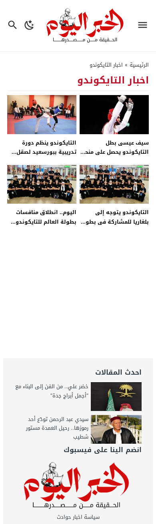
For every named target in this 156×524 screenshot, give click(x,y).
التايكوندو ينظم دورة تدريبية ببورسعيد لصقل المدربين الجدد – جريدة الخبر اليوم (46, 157)
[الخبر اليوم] (78, 486)
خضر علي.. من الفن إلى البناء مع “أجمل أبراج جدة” (51, 390)
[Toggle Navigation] (144, 25)
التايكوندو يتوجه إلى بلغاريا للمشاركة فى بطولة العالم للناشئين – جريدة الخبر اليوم (114, 226)
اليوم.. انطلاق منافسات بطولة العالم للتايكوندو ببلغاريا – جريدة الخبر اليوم (43, 221)
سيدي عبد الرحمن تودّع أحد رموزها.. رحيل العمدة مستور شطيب (57, 428)
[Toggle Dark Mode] (29, 25)
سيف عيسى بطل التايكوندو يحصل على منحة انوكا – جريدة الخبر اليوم (115, 152)
